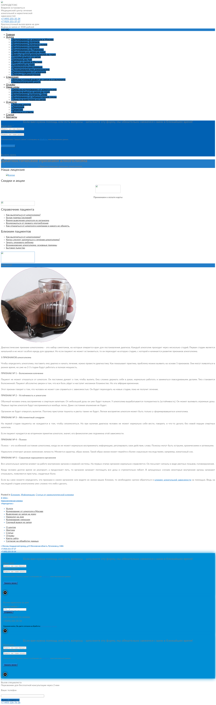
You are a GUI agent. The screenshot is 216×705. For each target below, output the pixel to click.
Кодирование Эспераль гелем (29, 44)
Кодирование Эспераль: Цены (29, 94)
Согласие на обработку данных (22, 541)
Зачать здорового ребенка (19, 242)
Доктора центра (21, 104)
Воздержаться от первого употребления (27, 223)
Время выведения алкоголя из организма (27, 220)
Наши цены (12, 87)
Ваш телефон (11, 606)
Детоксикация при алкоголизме (30, 69)
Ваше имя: (7, 126)
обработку (44, 139)
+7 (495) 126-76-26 (10, 702)
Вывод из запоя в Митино (26, 62)
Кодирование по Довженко (27, 49)
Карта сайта (12, 538)
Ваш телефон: (9, 132)
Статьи (10, 114)
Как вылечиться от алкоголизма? (23, 215)
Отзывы (10, 84)
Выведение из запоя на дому (28, 52)
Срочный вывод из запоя (26, 57)
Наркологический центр (26, 82)
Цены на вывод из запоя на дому (30, 92)
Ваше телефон (8, 690)
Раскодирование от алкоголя (28, 72)
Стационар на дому (23, 64)
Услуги (10, 37)
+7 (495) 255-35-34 (10, 19)
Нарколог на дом (21, 59)
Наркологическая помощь (26, 67)
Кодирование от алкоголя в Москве (32, 39)
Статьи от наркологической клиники (55, 495)
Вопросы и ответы (22, 112)
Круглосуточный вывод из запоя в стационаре (38, 79)
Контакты (11, 117)
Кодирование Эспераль (25, 42)
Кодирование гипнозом (25, 47)
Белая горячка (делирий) (19, 218)
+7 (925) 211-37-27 (10, 22)
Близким (33, 166)
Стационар (12, 77)
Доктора (10, 530)
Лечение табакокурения (25, 74)
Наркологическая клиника (12, 501)
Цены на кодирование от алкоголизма (34, 89)
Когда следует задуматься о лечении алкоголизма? (33, 240)
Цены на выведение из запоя (28, 99)
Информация (28, 495)
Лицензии (17, 107)
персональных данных (49, 626)
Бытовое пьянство (15, 248)
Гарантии (17, 109)
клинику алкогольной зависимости (172, 480)
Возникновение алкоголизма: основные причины (31, 245)
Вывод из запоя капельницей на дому (33, 54)
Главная (10, 34)
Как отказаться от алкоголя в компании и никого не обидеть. (38, 226)
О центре (11, 102)
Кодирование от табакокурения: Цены (34, 97)
